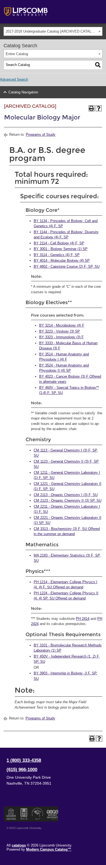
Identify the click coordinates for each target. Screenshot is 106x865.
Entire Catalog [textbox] (17, 54)
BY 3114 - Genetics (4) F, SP (57, 255)
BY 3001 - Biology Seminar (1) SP (61, 249)
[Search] (97, 65)
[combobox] (53, 31)
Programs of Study (40, 134)
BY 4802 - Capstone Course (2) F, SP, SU (66, 266)
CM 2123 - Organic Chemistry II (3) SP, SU (67, 500)
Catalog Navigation (23, 92)
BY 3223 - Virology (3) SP (59, 331)
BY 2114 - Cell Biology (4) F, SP (59, 243)
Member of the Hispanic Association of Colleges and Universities (23, 814)
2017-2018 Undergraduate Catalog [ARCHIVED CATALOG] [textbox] (52, 31)
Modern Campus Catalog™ (48, 849)
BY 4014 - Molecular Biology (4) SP (62, 260)
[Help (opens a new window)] (99, 108)
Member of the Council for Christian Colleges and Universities (11, 814)
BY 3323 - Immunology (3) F (61, 337)
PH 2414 (82, 619)
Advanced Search (14, 79)
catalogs (19, 845)
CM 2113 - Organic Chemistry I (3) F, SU (66, 495)
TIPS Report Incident (52, 814)
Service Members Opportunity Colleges (37, 814)
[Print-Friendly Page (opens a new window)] (92, 108)
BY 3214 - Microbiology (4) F (61, 325)
